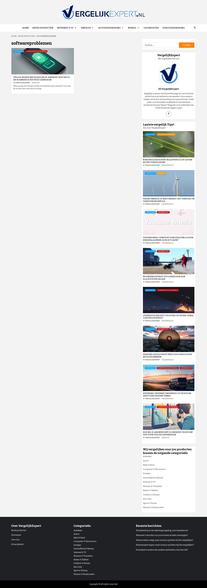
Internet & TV (65, 28)
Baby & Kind (148, 465)
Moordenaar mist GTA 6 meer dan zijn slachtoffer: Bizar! (164, 277)
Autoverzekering (109, 28)
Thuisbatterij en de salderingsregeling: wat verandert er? (162, 530)
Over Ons (15, 540)
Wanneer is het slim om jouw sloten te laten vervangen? (162, 535)
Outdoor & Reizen (179, 329)
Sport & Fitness (150, 503)
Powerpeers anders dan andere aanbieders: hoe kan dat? (162, 550)
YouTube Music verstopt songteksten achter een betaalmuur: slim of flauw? (168, 238)
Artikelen (19, 51)
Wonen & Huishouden (153, 507)
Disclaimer (16, 535)
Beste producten (42, 28)
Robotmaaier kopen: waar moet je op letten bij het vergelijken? (165, 545)
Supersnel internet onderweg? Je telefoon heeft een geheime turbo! (167, 394)
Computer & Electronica (36, 51)
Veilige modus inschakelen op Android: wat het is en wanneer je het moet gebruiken (41, 78)
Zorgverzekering (173, 28)
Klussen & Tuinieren (166, 134)
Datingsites (151, 28)
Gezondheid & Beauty (153, 477)
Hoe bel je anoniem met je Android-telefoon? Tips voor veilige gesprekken (168, 433)
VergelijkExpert (22, 83)
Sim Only (147, 499)
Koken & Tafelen (150, 490)
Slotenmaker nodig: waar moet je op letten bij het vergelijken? (164, 540)
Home (25, 28)
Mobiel (132, 28)
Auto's (146, 460)
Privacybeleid (17, 544)
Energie (86, 28)
